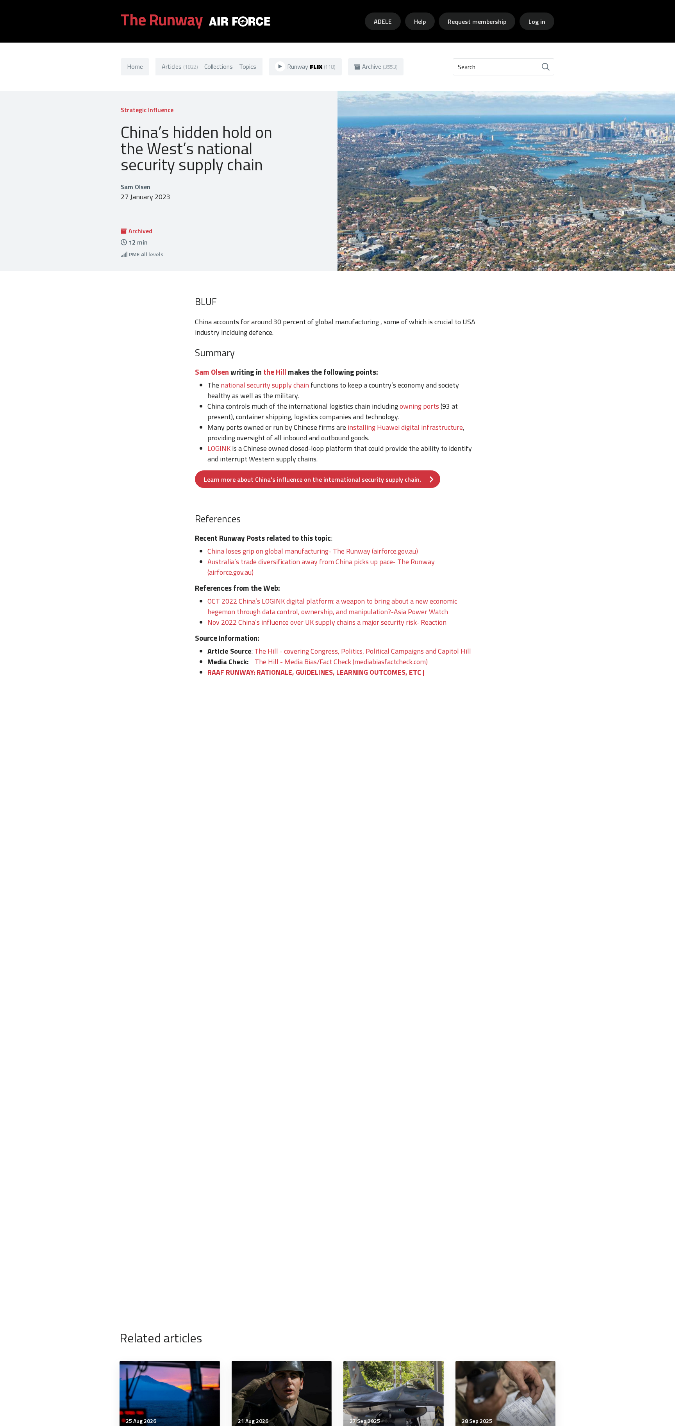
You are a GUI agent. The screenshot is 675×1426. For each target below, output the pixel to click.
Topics (247, 66)
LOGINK (218, 448)
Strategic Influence (147, 109)
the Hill (274, 371)
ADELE (383, 21)
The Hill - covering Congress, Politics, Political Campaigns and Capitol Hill (362, 651)
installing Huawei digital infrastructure (405, 427)
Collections (218, 66)
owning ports (419, 406)
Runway (311, 66)
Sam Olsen (212, 371)
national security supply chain (265, 385)
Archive (380, 66)
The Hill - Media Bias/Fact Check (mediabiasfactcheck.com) (341, 661)
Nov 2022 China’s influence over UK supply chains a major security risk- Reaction (326, 622)
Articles (180, 66)
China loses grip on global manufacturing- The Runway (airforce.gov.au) (312, 551)
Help (420, 21)
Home (135, 66)
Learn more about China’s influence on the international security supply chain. (312, 479)
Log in (537, 21)
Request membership (477, 21)
